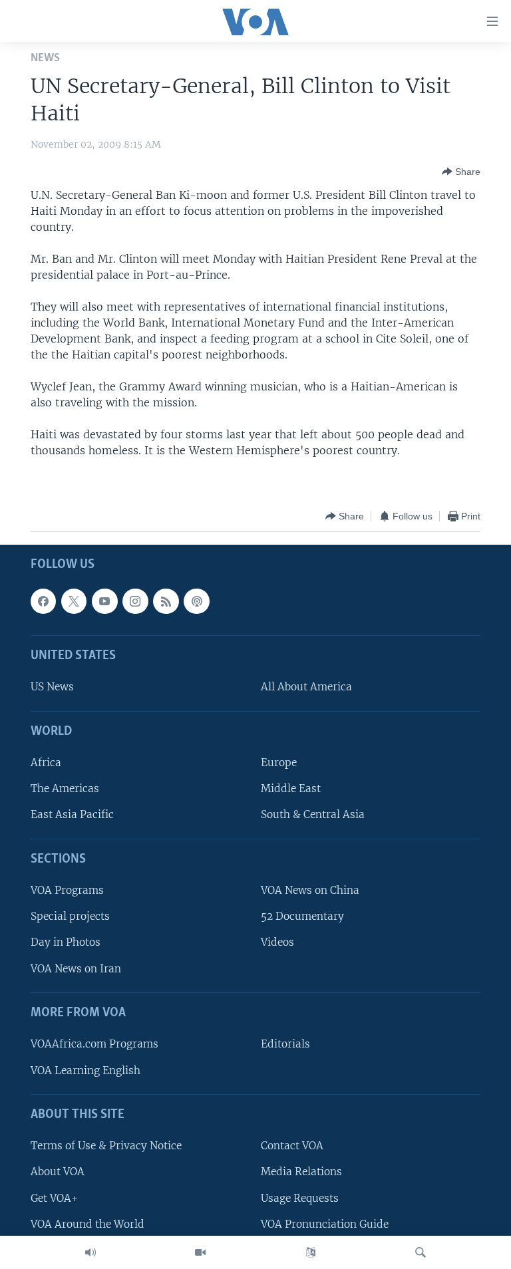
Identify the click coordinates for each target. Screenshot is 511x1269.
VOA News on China (310, 891)
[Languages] (311, 1252)
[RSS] (165, 601)
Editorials (285, 1044)
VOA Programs (67, 891)
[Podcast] (196, 601)
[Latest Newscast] (90, 1252)
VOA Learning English (85, 1070)
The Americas (65, 789)
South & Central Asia (313, 815)
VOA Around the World (87, 1224)
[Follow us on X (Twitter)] (73, 601)
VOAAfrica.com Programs (94, 1044)
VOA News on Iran (76, 968)
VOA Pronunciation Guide (325, 1224)
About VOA (58, 1172)
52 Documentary (302, 917)
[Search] (420, 1252)
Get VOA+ (54, 1198)
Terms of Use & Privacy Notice (106, 1146)
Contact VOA (292, 1146)
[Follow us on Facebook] (43, 601)
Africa (46, 763)
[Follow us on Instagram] (135, 601)
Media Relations (301, 1172)
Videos (277, 942)
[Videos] (200, 1252)
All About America (306, 687)
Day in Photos (65, 942)
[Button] (461, 172)
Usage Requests (300, 1198)
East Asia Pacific (72, 815)
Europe (279, 763)
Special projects (70, 917)
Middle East (291, 789)
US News (52, 687)
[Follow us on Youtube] (104, 601)
